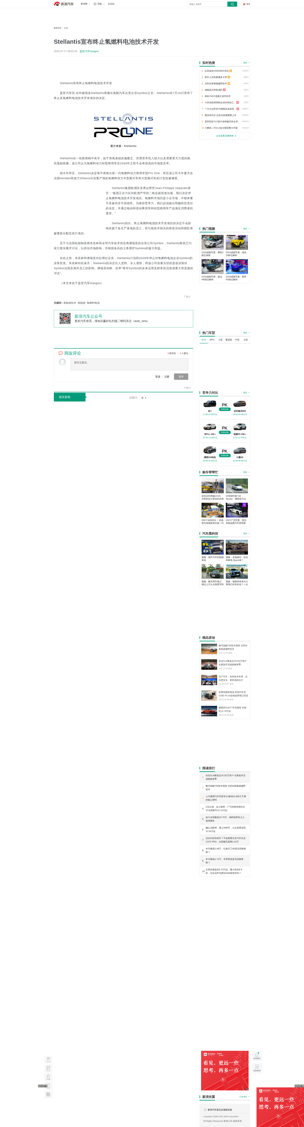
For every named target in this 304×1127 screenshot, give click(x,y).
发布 (181, 376)
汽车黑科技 (210, 533)
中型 (237, 339)
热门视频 (208, 228)
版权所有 (237, 1121)
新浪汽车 (64, 4)
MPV (212, 339)
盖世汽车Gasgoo (89, 51)
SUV (203, 339)
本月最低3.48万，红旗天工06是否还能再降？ (226, 850)
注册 (166, 376)
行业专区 (245, 1097)
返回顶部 (257, 1080)
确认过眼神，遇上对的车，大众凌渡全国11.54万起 (226, 829)
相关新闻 (64, 397)
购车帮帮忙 (210, 472)
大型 (245, 339)
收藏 (48, 1079)
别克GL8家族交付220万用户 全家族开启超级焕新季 (225, 777)
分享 (48, 1088)
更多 (246, 63)
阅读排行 (208, 768)
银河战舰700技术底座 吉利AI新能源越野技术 (225, 788)
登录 (157, 376)
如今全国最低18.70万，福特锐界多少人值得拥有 (225, 819)
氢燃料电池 (93, 303)
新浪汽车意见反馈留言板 (220, 1109)
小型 (220, 339)
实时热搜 (208, 62)
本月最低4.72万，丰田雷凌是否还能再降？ (224, 861)
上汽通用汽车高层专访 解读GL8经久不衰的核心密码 (226, 798)
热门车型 (208, 332)
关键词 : (58, 303)
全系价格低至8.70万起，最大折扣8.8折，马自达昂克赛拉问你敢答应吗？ (224, 871)
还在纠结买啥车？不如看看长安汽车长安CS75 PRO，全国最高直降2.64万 (226, 840)
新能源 (81, 303)
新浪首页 (257, 1056)
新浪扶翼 (208, 1096)
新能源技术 (69, 303)
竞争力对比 (210, 392)
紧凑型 (228, 339)
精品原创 (208, 637)
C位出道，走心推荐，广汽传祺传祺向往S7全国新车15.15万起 (225, 809)
